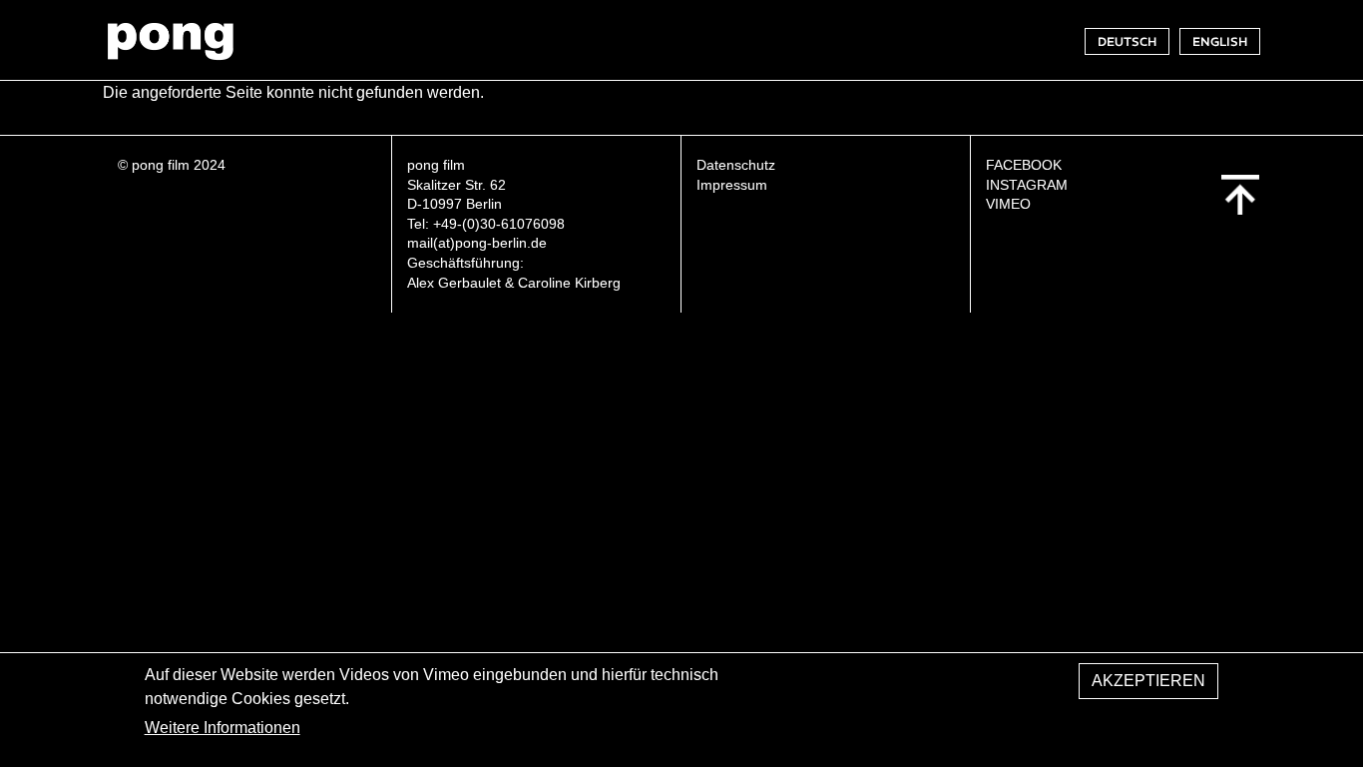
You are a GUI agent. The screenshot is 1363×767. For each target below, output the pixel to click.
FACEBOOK (1024, 165)
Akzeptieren (1148, 680)
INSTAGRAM (1027, 185)
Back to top (1240, 195)
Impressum (731, 185)
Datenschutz (735, 165)
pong (170, 41)
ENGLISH (1219, 41)
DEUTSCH (1127, 41)
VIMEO (1008, 204)
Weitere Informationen (222, 728)
